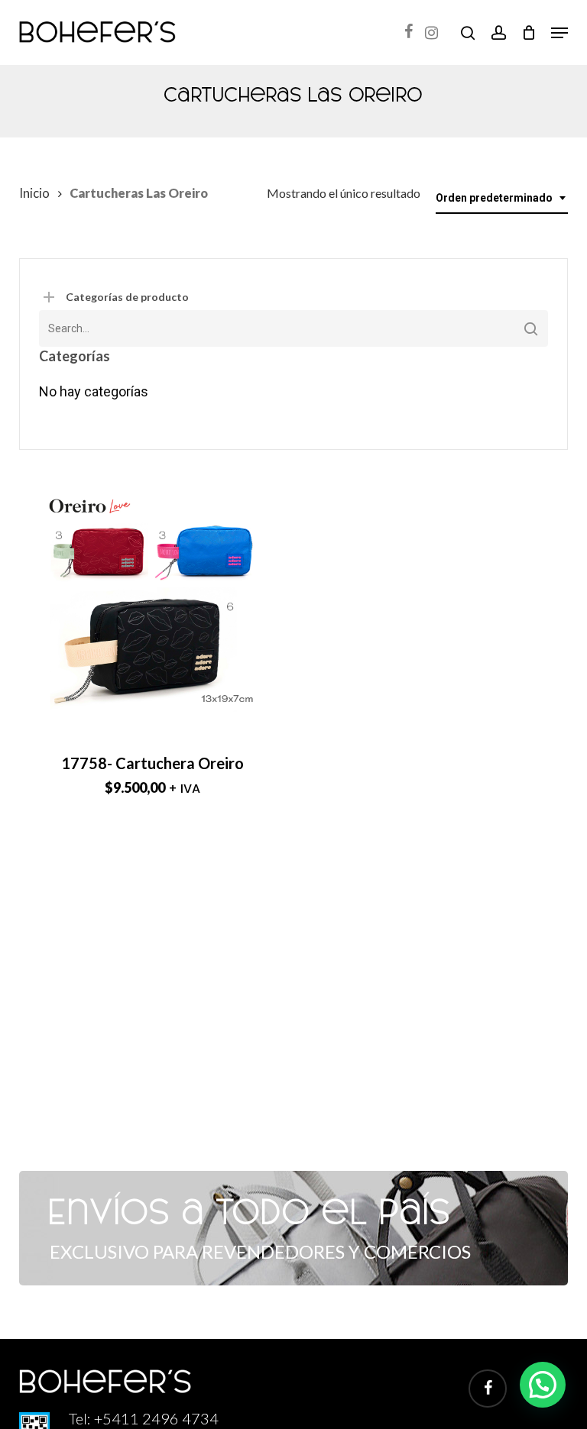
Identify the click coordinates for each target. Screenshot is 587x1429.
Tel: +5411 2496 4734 (144, 1418)
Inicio (34, 193)
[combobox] (502, 198)
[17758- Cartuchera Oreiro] (152, 601)
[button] (559, 32)
